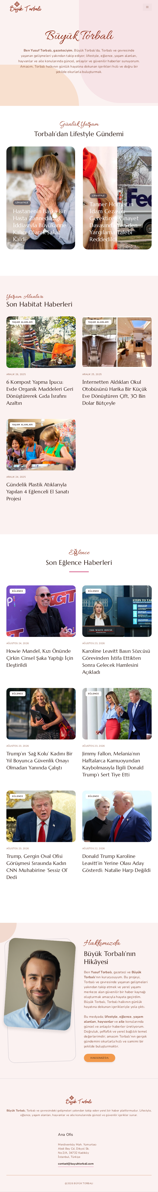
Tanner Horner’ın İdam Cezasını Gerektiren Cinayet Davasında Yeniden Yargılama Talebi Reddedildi (114, 222)
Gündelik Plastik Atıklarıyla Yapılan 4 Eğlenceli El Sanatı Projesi (37, 492)
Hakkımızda (100, 1057)
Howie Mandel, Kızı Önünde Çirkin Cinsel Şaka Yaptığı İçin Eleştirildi (39, 658)
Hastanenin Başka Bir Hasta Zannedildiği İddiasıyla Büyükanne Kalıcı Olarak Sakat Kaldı (39, 225)
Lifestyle (22, 202)
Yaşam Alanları (22, 322)
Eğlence (17, 591)
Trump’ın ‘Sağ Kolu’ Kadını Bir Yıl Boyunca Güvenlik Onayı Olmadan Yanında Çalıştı (39, 761)
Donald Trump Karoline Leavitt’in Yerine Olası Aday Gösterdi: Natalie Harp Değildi (116, 863)
